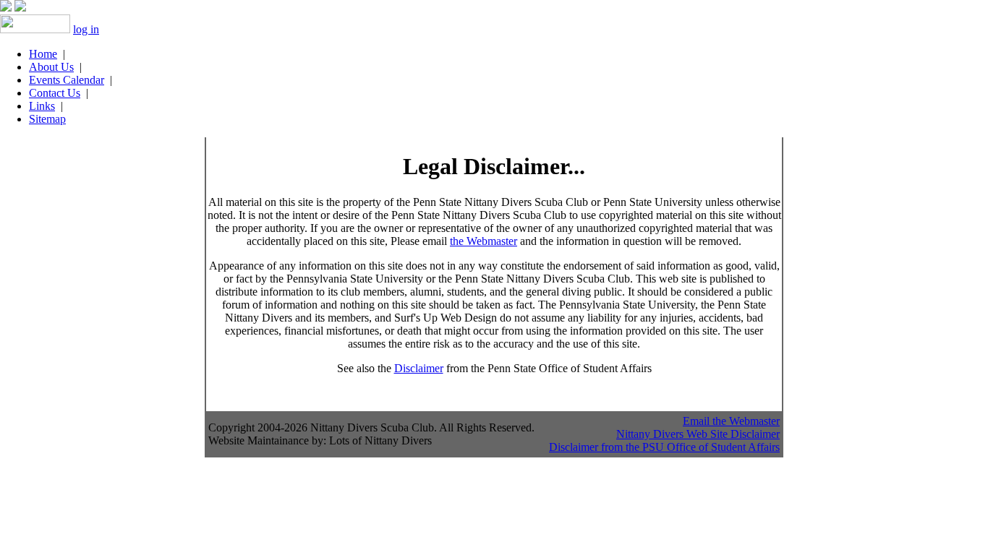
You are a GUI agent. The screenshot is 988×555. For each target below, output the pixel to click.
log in (86, 29)
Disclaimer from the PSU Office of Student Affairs (664, 447)
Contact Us (54, 93)
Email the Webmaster (731, 421)
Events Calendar (66, 80)
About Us (51, 67)
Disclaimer (418, 368)
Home (43, 54)
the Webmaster (483, 241)
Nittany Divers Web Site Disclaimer (698, 434)
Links (42, 106)
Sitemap (47, 119)
